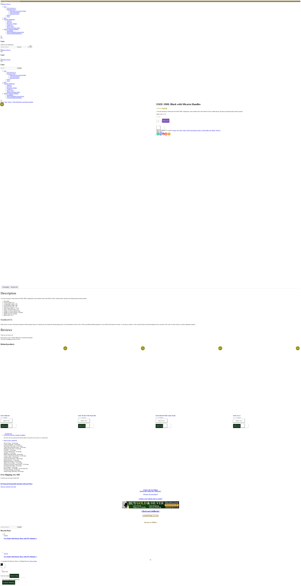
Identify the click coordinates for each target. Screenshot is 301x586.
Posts (5, 18)
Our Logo (9, 22)
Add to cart (166, 120)
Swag (8, 16)
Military (213, 130)
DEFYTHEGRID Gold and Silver (15, 32)
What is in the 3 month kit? (10, 440)
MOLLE (218, 130)
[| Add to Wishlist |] (162, 128)
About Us (9, 21)
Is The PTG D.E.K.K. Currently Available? (14, 435)
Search (19, 527)
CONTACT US (151, 515)
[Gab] (157, 134)
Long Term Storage (15, 12)
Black (180, 130)
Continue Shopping (8, 582)
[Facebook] (160, 134)
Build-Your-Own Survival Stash (18, 11)
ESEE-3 (200, 130)
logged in (9, 339)
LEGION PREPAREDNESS (14, 33)
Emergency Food (11, 9)
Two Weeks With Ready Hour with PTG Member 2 (20, 538)
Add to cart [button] (4, 426)
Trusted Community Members (11, 29)
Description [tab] (6, 287)
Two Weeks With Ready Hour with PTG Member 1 (20, 557)
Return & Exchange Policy (13, 28)
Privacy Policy (10, 26)
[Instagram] (163, 134)
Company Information (9, 19)
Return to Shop (14, 576)
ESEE (184, 130)
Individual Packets (14, 14)
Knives (8, 15)
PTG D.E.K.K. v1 (11, 8)
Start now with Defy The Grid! (8, 486)
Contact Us (9, 25)
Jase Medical (10, 30)
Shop (5, 6)
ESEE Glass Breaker (192, 130)
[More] (169, 134)
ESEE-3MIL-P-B (206, 130)
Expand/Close (8, 433)
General (6, 535)
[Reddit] (166, 134)
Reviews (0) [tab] (14, 287)
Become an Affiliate (12, 23)
